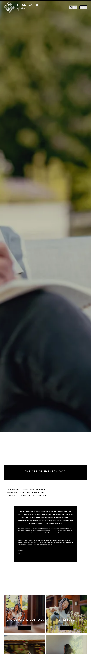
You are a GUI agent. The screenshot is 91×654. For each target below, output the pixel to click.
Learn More (24, 628)
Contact (83, 7)
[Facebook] (75, 7)
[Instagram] (71, 7)
